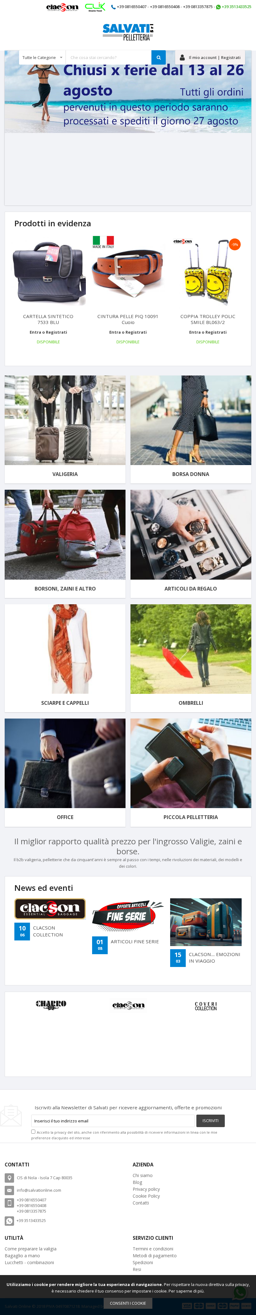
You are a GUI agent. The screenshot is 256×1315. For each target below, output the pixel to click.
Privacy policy (146, 1189)
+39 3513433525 (236, 6)
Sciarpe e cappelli (65, 702)
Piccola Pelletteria (191, 817)
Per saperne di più (186, 1291)
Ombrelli (191, 702)
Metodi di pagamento (155, 1256)
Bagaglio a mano (22, 1256)
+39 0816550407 (131, 6)
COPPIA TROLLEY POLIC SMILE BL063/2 (207, 319)
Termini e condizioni (153, 1249)
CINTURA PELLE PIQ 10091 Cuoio (128, 319)
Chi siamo (143, 1175)
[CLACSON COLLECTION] (50, 909)
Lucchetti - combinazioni (29, 1262)
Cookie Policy (146, 1196)
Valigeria (65, 474)
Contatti (141, 1203)
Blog (137, 1182)
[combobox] (92, 57)
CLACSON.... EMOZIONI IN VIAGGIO (214, 957)
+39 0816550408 (165, 6)
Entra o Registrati (48, 332)
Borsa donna (190, 474)
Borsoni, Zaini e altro (65, 588)
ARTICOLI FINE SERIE (135, 941)
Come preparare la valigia (31, 1249)
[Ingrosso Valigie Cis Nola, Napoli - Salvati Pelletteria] (128, 32)
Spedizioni (143, 1262)
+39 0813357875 (198, 6)
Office (65, 817)
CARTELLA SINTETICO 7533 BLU (48, 319)
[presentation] (10, 351)
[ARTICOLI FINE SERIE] (128, 915)
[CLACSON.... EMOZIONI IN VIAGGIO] (206, 922)
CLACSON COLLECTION (48, 931)
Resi (137, 1269)
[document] (128, 1295)
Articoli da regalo (191, 588)
